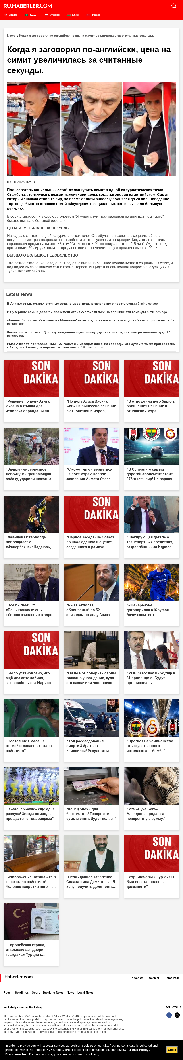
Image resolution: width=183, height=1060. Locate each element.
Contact (154, 978)
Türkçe (95, 14)
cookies (87, 1045)
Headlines (22, 992)
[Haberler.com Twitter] (177, 1017)
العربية (33, 14)
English (12, 14)
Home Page (172, 978)
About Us (137, 978)
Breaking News (53, 992)
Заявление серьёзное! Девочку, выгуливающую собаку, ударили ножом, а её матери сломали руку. (88, 333)
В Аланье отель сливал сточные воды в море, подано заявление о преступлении (83, 303)
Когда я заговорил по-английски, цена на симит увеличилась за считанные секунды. (80, 35)
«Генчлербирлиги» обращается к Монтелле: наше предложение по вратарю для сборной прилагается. (91, 321)
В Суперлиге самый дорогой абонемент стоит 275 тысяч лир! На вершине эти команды (88, 312)
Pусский (54, 14)
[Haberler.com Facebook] (169, 1017)
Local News (85, 992)
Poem (8, 992)
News (70, 992)
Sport (36, 992)
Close (172, 1050)
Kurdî (75, 14)
